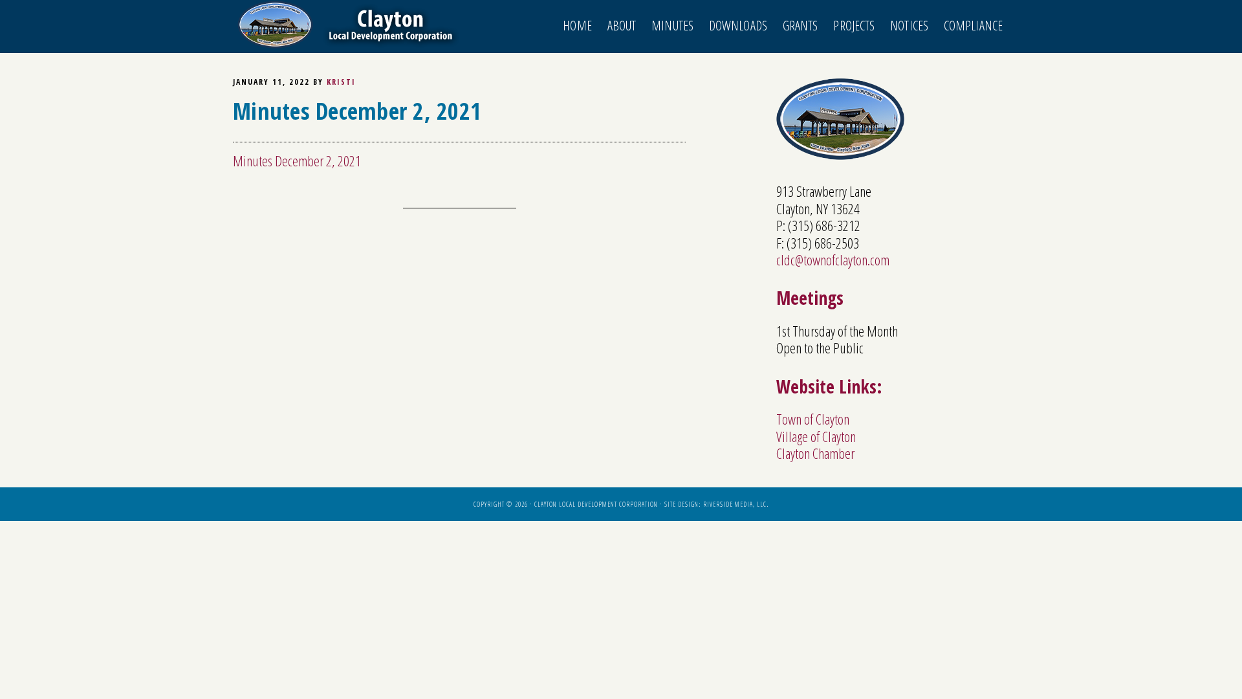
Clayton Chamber (815, 453)
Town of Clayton (812, 418)
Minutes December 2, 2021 (297, 160)
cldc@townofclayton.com (832, 259)
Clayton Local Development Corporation (349, 24)
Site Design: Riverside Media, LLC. (716, 504)
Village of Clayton (816, 436)
